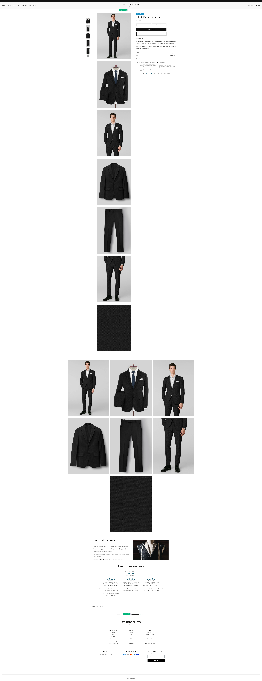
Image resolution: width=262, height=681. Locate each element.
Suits (131, 632)
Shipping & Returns (150, 634)
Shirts (131, 638)
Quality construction (113, 638)
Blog (113, 634)
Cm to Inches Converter (150, 643)
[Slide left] (88, 14)
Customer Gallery (113, 641)
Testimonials (113, 632)
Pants (131, 636)
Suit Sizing (150, 636)
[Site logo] (131, 623)
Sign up (156, 660)
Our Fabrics (131, 643)
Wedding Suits (131, 641)
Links (150, 641)
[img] (131, 573)
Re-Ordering (150, 638)
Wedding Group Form (113, 643)
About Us (113, 636)
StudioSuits (132, 678)
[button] (256, 5)
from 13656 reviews (131, 575)
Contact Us (149, 632)
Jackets (131, 634)
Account (250, 5)
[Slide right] (88, 55)
